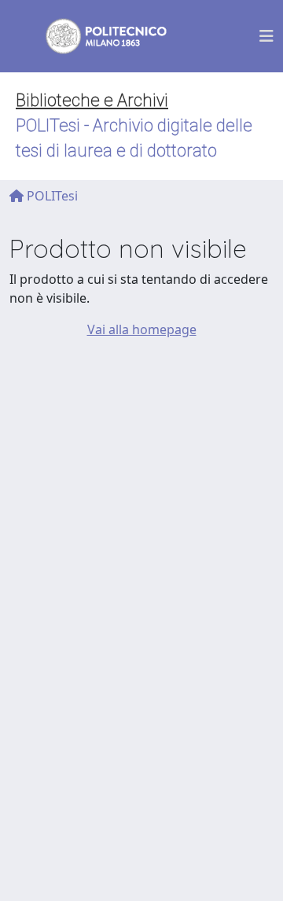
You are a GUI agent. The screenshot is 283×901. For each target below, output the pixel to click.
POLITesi (51, 195)
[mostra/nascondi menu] (266, 36)
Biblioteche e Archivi (92, 100)
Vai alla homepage (142, 329)
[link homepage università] (95, 36)
